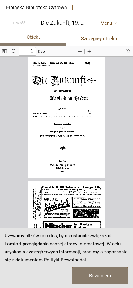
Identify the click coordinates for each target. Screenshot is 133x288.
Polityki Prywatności (65, 260)
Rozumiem (100, 275)
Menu (106, 23)
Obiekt (33, 37)
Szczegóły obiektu (99, 38)
